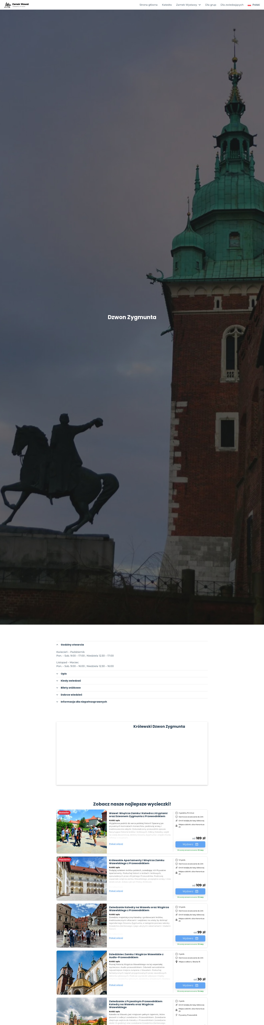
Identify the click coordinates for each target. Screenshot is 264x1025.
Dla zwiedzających (232, 4)
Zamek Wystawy (186, 4)
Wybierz (188, 844)
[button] (132, 644)
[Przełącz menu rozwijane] (249, 5)
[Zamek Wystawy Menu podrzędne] (199, 5)
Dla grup (210, 4)
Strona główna (149, 4)
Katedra (167, 4)
